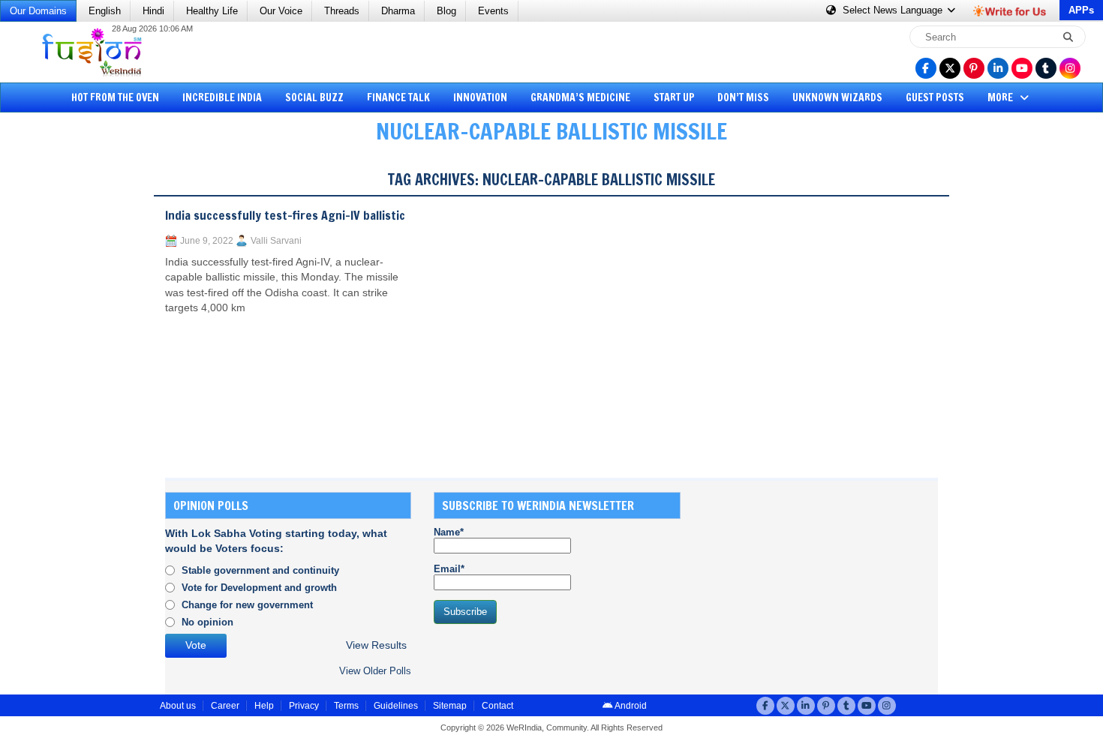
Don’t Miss (743, 97)
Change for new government (247, 604)
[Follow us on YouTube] (1021, 68)
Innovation (480, 97)
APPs (1081, 10)
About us (178, 705)
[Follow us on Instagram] (1069, 68)
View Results (376, 645)
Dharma (398, 10)
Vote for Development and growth (259, 587)
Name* (449, 532)
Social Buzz (314, 97)
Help (264, 705)
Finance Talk (398, 97)
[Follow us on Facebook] (925, 68)
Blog (446, 10)
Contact (497, 705)
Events (493, 10)
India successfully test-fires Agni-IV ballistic (285, 215)
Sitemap (450, 705)
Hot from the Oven (115, 97)
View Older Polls (375, 670)
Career (225, 705)
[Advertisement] (68, 386)
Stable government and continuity (260, 570)
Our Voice (281, 10)
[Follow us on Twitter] (949, 68)
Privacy (304, 705)
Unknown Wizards (837, 97)
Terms (346, 705)
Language (894, 10)
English (105, 10)
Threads (341, 10)
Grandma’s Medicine (580, 97)
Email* (449, 568)
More (1001, 97)
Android (630, 705)
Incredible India (222, 97)
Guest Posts (935, 97)
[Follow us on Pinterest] (973, 68)
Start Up (674, 97)
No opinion (207, 622)
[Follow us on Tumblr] (1045, 68)
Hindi (153, 10)
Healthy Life (212, 10)
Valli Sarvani (276, 241)
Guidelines (396, 705)
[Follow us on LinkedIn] (997, 68)
